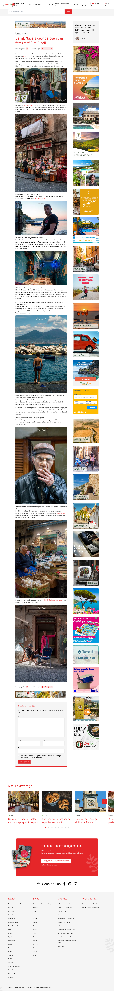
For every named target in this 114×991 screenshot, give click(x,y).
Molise (10, 944)
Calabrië (10, 915)
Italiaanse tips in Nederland (66, 929)
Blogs (29, 4)
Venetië (35, 955)
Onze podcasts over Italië (66, 933)
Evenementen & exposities (66, 918)
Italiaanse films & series (65, 922)
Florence (35, 911)
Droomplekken (37, 4)
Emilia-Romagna (13, 922)
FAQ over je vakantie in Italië (66, 904)
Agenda (50, 4)
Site (19, 748)
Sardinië (10, 955)
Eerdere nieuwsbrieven (49, 865)
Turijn (35, 951)
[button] (45, 827)
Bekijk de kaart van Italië (15, 904)
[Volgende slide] (104, 801)
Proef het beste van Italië (65, 937)
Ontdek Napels (28, 105)
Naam (20, 740)
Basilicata (11, 911)
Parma (35, 929)
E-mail (45, 740)
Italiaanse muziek (63, 926)
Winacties (61, 946)
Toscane (11, 962)
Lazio (10, 929)
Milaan (35, 918)
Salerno (35, 944)
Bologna (35, 907)
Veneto (10, 977)
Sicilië (10, 959)
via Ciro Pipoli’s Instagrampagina (51, 600)
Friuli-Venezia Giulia (14, 926)
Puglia (10, 951)
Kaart (45, 4)
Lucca (35, 915)
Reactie (21, 717)
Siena (34, 948)
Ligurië (10, 937)
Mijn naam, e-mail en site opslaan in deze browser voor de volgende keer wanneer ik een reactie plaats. (42, 757)
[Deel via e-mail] (45, 48)
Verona (35, 959)
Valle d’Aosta (12, 973)
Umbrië (10, 970)
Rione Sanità (61, 513)
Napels (18, 33)
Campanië (11, 918)
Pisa (34, 933)
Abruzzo (11, 907)
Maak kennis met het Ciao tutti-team (93, 904)
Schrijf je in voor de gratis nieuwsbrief (56, 861)
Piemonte (11, 948)
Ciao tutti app (62, 911)
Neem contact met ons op (90, 907)
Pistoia (35, 937)
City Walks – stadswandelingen (42, 904)
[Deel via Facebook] (42, 48)
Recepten (76, 4)
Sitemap (29, 987)
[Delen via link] (51, 48)
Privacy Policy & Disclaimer (42, 987)
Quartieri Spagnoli (39, 198)
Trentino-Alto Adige (14, 966)
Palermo (35, 926)
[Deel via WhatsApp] (48, 48)
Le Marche (11, 933)
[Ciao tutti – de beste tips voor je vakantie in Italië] (9, 4)
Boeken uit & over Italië (65, 907)
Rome (35, 940)
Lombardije (11, 940)
